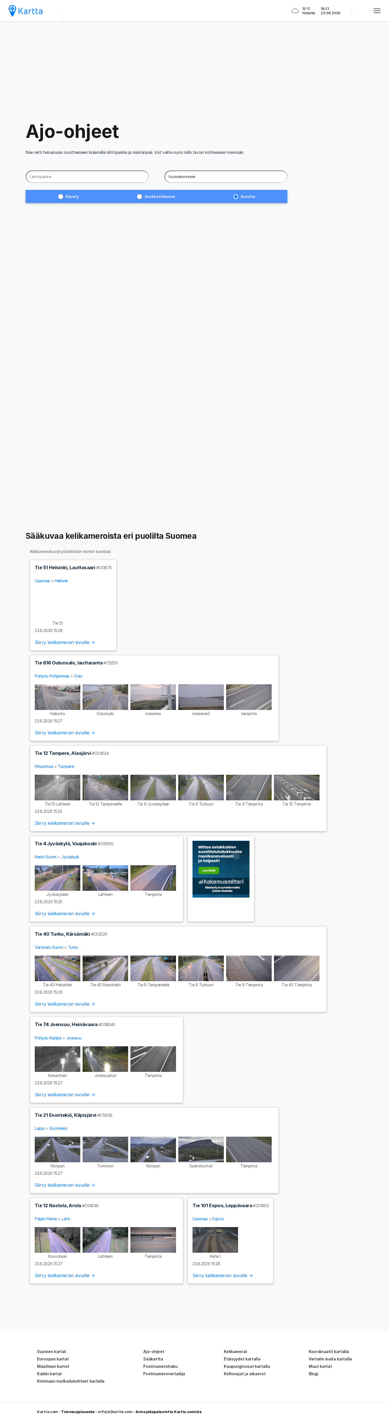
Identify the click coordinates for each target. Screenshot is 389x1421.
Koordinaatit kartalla (329, 1351)
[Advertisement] (194, 71)
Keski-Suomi (45, 856)
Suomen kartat (51, 1351)
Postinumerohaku (160, 1366)
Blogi (313, 1373)
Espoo (218, 1218)
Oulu (78, 676)
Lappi (40, 1128)
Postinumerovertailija (164, 1373)
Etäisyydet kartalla (242, 1358)
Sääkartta (153, 1358)
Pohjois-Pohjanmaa (52, 676)
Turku (73, 947)
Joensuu (74, 1037)
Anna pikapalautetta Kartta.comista (169, 1411)
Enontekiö (58, 1128)
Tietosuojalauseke (78, 1411)
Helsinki (61, 580)
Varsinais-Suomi (49, 947)
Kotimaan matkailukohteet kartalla (71, 1381)
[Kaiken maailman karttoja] (26, 10)
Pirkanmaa (44, 766)
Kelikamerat (235, 1351)
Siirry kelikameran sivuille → (65, 642)
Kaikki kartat (49, 1373)
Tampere (66, 766)
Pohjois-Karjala (48, 1037)
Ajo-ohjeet (153, 1351)
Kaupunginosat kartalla (247, 1366)
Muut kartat (320, 1366)
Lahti (66, 1218)
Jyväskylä (70, 856)
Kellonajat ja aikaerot (244, 1373)
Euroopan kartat (53, 1358)
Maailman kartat (53, 1366)
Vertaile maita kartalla (330, 1358)
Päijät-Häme (46, 1218)
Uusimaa (42, 580)
